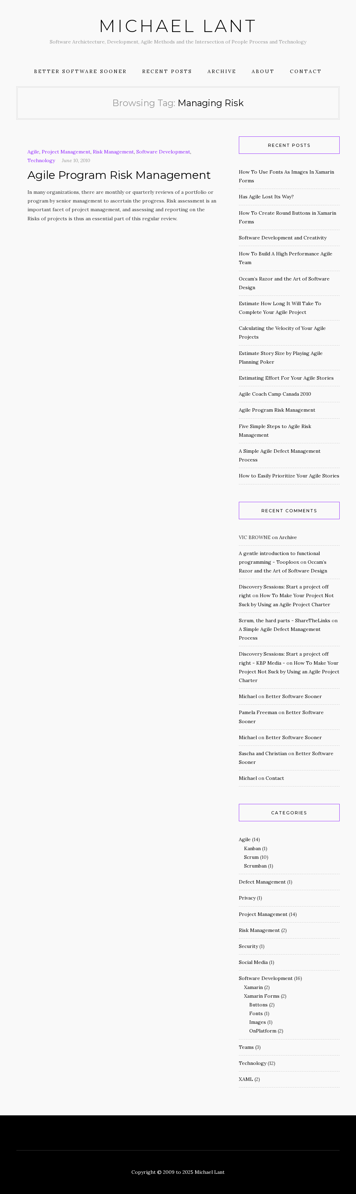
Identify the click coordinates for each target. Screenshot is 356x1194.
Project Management (66, 152)
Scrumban (255, 866)
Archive (222, 71)
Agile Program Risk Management (119, 175)
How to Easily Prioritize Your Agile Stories (289, 476)
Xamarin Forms (262, 996)
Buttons (258, 1005)
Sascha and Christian (263, 753)
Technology (41, 160)
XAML (246, 1079)
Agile (33, 152)
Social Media (253, 962)
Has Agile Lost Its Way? (266, 196)
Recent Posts (167, 71)
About (263, 71)
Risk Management (113, 152)
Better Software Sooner (80, 71)
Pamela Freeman (258, 712)
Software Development (163, 152)
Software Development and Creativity (282, 238)
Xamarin (253, 987)
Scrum (251, 857)
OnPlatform (262, 1031)
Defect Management (262, 882)
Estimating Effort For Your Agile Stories (286, 378)
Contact (306, 71)
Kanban (252, 848)
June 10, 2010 (76, 160)
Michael (248, 696)
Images (257, 1022)
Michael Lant (178, 26)
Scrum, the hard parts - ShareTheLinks (284, 620)
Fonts (256, 1013)
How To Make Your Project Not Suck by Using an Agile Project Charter (289, 671)
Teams (246, 1047)
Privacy (247, 898)
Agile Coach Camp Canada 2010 (275, 394)
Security (248, 946)
